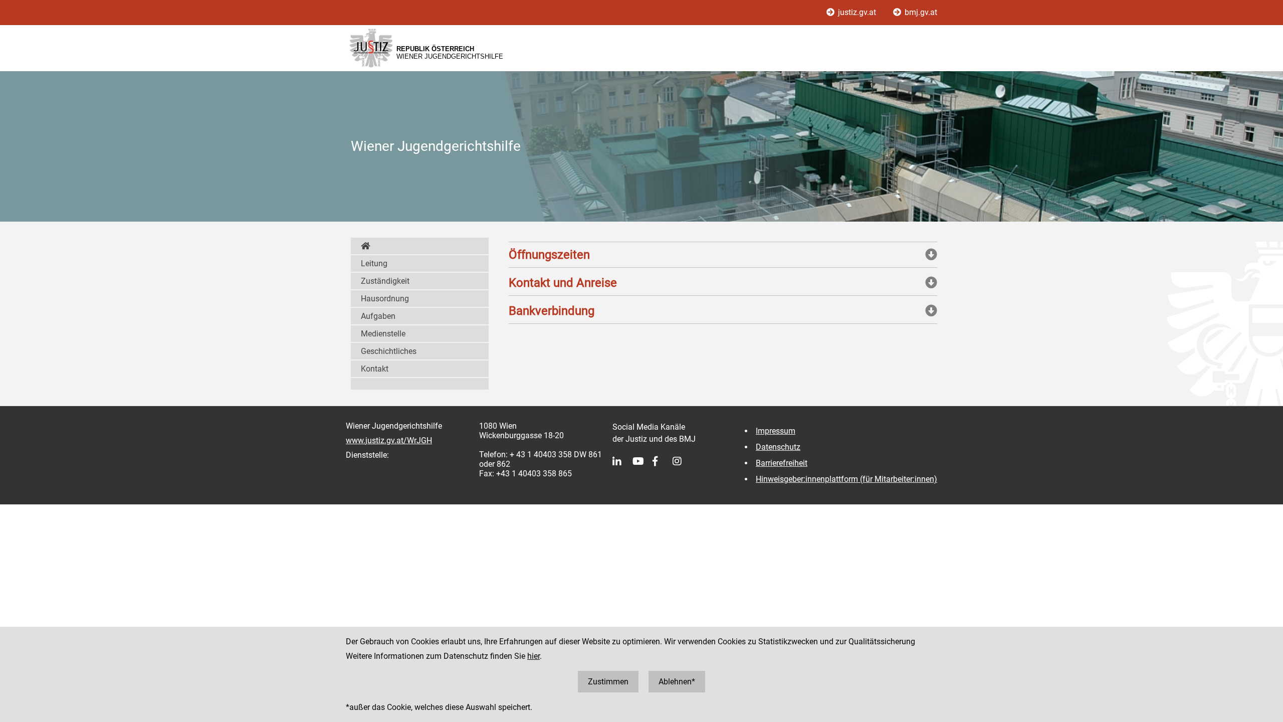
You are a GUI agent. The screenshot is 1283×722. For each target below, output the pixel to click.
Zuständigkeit (385, 281)
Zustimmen (608, 681)
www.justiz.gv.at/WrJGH (389, 440)
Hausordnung (385, 298)
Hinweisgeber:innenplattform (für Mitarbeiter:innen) (846, 479)
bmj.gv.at (920, 12)
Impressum (775, 431)
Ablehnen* (677, 681)
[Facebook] (663, 461)
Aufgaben (378, 316)
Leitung (374, 263)
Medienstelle (383, 333)
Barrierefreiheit (781, 463)
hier (533, 656)
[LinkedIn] (622, 461)
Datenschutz (778, 447)
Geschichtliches (388, 351)
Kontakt (374, 369)
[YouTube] (642, 461)
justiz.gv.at (857, 12)
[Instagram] (683, 461)
